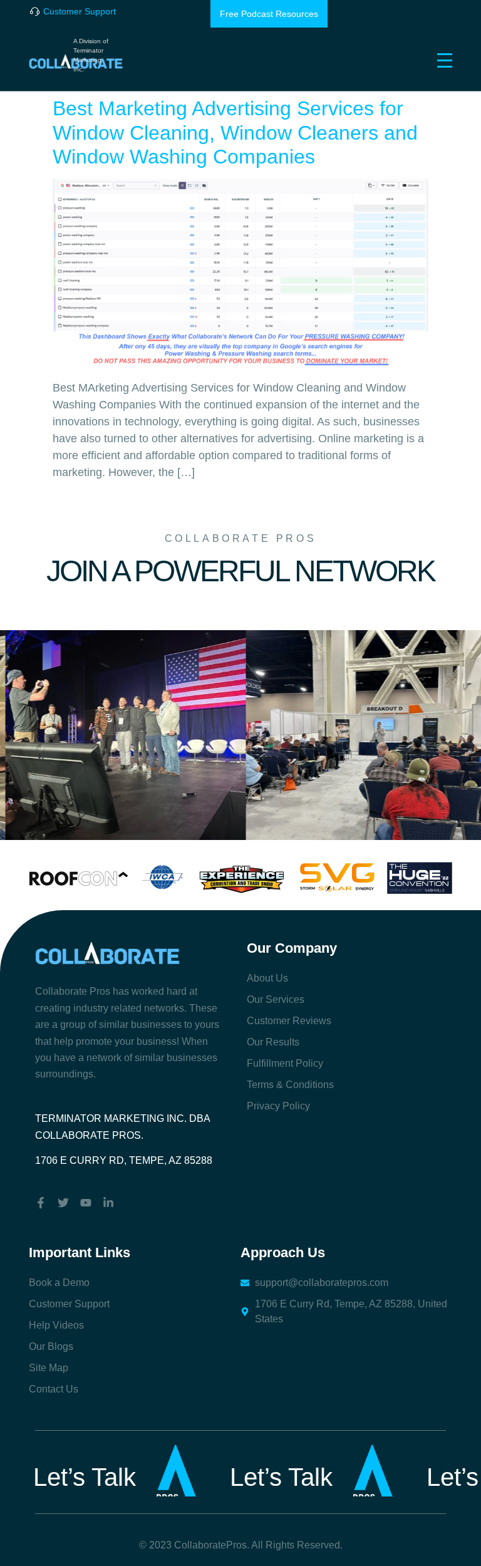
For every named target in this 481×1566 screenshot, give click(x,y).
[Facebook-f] (40, 1202)
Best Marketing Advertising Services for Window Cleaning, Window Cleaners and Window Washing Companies (235, 132)
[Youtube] (85, 1202)
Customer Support (79, 11)
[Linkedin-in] (108, 1202)
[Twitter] (63, 1202)
